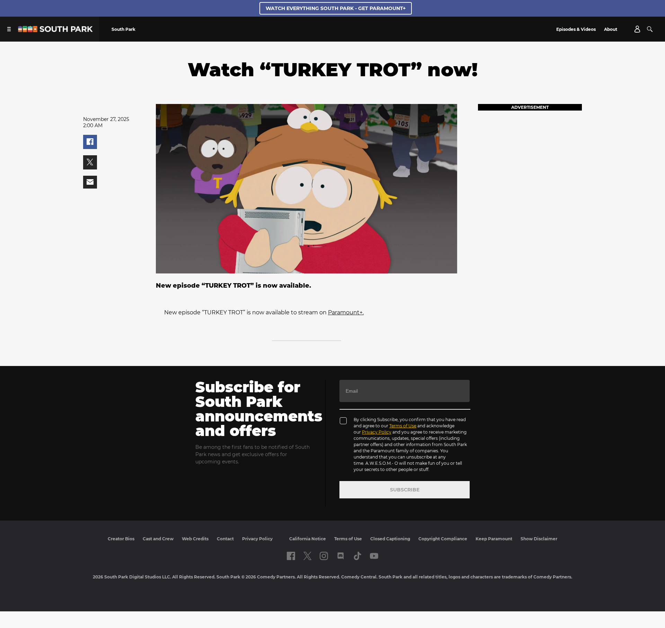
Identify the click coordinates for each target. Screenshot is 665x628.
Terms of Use (402, 425)
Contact (225, 538)
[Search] (650, 29)
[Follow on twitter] (307, 556)
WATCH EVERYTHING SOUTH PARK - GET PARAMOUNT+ (336, 8)
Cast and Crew (158, 538)
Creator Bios (121, 538)
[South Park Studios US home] (55, 30)
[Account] (637, 29)
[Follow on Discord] (340, 556)
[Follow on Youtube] (374, 556)
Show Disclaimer (539, 538)
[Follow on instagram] (324, 556)
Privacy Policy (376, 432)
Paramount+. (346, 312)
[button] (90, 142)
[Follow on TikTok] (357, 556)
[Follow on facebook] (291, 556)
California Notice (307, 538)
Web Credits (195, 538)
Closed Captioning (390, 538)
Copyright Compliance (442, 538)
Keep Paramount (494, 538)
